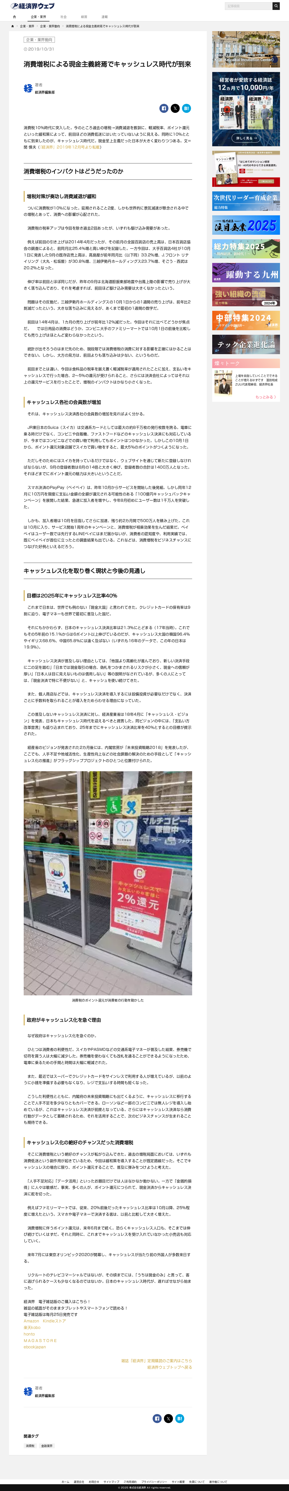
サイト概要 (178, 1482)
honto (29, 1334)
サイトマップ (111, 1482)
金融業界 (47, 1446)
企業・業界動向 (39, 40)
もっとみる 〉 (267, 397)
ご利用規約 (130, 1482)
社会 (64, 16)
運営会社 (79, 1482)
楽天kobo (32, 1327)
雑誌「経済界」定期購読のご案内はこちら (156, 1361)
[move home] (12, 26)
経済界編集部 (45, 92)
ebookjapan (35, 1347)
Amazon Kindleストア (45, 1321)
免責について (197, 1482)
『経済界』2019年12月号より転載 (70, 147)
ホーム (66, 1482)
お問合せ (94, 1482)
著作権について (218, 1482)
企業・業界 (38, 16)
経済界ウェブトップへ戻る (169, 1367)
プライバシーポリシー (154, 1482)
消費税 (30, 1446)
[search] (276, 6)
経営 (84, 16)
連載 (105, 16)
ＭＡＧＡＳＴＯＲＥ (40, 1340)
